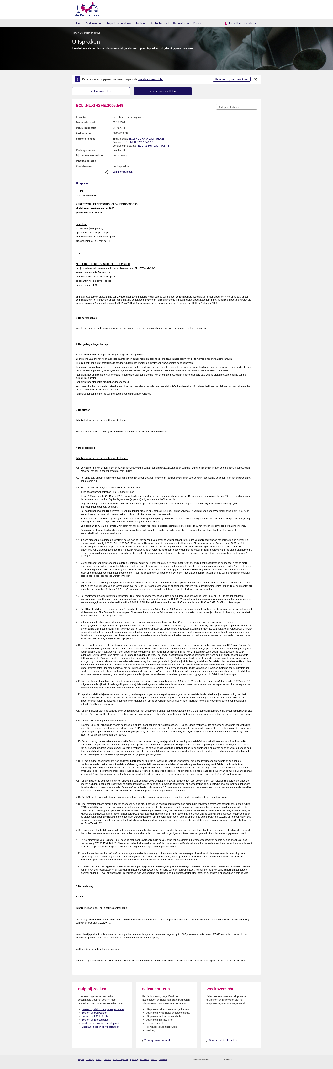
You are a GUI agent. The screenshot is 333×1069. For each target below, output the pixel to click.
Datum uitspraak (85, 122)
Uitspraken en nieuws (119, 23)
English (81, 1059)
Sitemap (90, 1059)
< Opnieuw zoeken (101, 91)
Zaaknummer (84, 133)
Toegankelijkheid (120, 1059)
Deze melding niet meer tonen (231, 79)
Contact (198, 23)
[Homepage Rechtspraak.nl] (86, 8)
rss (212, 1059)
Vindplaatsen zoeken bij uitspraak (100, 1023)
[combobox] (236, 106)
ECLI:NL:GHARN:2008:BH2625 (146, 138)
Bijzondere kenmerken (89, 155)
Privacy (99, 1059)
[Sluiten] (256, 79)
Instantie (81, 117)
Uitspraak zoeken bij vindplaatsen (100, 1026)
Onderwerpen (94, 23)
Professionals (181, 23)
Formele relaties (85, 138)
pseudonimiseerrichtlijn (150, 79)
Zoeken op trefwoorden (94, 1012)
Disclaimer (163, 1059)
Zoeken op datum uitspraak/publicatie (103, 1009)
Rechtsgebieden (85, 150)
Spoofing (134, 1059)
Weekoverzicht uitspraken (223, 1040)
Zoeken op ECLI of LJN (95, 1016)
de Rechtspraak (160, 23)
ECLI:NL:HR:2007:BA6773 (138, 142)
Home (78, 23)
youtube (255, 1059)
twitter (235, 1059)
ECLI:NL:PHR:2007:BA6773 (153, 145)
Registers (141, 23)
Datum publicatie (86, 127)
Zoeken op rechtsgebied (95, 1019)
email (217, 1059)
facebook (240, 1059)
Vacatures (144, 1059)
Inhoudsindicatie (86, 160)
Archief (154, 1059)
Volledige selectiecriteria (157, 1040)
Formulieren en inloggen (243, 23)
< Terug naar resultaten (163, 91)
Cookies (107, 1059)
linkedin (250, 1059)
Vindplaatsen (84, 166)
